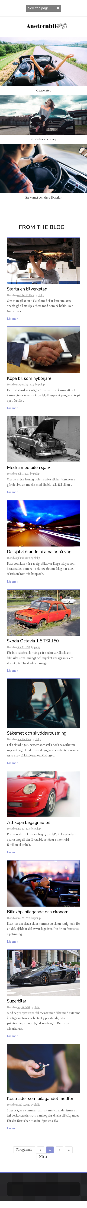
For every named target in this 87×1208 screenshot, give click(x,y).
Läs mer (12, 319)
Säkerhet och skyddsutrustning (36, 733)
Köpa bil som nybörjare (29, 378)
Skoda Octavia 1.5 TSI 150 (33, 641)
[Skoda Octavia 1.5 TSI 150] (43, 612)
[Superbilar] (43, 972)
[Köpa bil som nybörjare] (43, 350)
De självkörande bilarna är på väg (39, 552)
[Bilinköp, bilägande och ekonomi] (43, 883)
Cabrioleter (43, 90)
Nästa (43, 1156)
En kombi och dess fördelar (43, 197)
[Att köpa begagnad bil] (43, 794)
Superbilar (16, 1001)
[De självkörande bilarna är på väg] (43, 523)
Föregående (24, 1149)
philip (41, 295)
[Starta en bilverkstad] (43, 260)
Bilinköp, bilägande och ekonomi (38, 912)
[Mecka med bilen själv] (43, 439)
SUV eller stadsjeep (43, 139)
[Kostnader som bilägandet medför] (43, 1068)
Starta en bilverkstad (27, 289)
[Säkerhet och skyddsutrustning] (43, 703)
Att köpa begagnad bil (28, 823)
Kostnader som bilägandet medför (40, 1099)
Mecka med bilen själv (28, 468)
